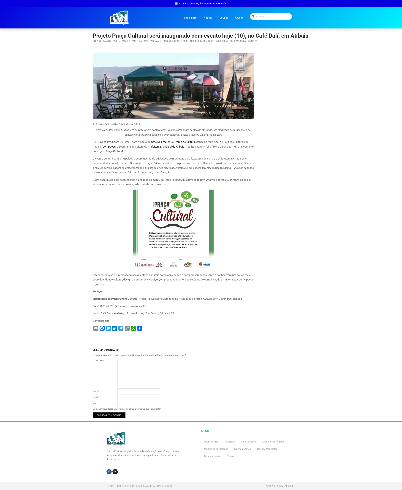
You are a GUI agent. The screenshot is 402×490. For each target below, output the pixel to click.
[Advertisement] (284, 72)
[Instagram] (115, 471)
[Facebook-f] (109, 471)
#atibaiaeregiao (158, 41)
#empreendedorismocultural (197, 41)
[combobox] (271, 16)
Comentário (98, 360)
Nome (96, 391)
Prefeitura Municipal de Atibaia (166, 146)
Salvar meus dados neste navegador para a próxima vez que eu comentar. (128, 409)
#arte (134, 41)
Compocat (109, 146)
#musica (252, 41)
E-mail (96, 397)
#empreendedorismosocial (231, 41)
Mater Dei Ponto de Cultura (179, 141)
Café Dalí (156, 141)
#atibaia (143, 41)
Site (94, 403)
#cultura (174, 41)
